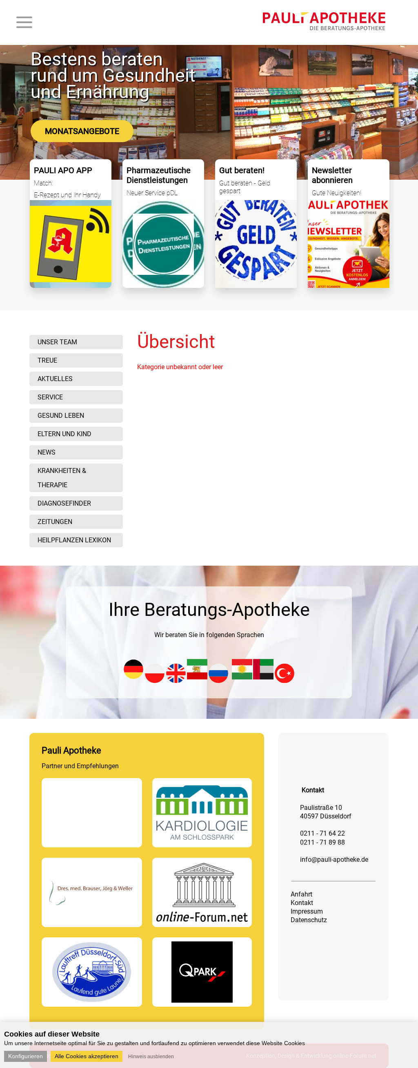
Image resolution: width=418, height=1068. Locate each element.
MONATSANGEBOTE (82, 131)
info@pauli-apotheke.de (334, 859)
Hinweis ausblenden (151, 1056)
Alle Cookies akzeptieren (86, 1056)
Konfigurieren (25, 1056)
